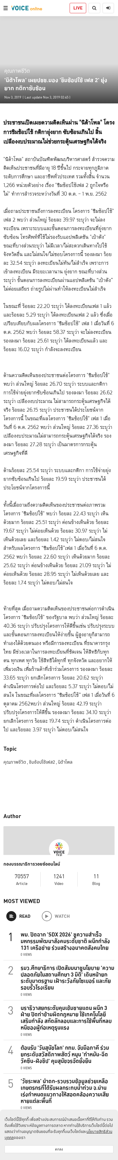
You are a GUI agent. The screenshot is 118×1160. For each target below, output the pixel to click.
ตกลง (59, 1149)
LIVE (77, 8)
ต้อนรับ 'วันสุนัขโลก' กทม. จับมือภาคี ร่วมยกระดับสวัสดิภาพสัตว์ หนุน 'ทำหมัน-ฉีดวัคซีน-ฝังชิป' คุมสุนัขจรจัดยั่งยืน (65, 1054)
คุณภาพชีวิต (17, 71)
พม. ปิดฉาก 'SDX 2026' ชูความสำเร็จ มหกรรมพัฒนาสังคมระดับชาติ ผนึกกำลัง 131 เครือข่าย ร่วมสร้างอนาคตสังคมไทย (65, 941)
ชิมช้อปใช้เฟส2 (43, 762)
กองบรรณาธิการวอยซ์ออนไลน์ (31, 864)
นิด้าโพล (65, 762)
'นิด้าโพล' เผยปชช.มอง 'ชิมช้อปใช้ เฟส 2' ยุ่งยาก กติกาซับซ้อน (55, 84)
